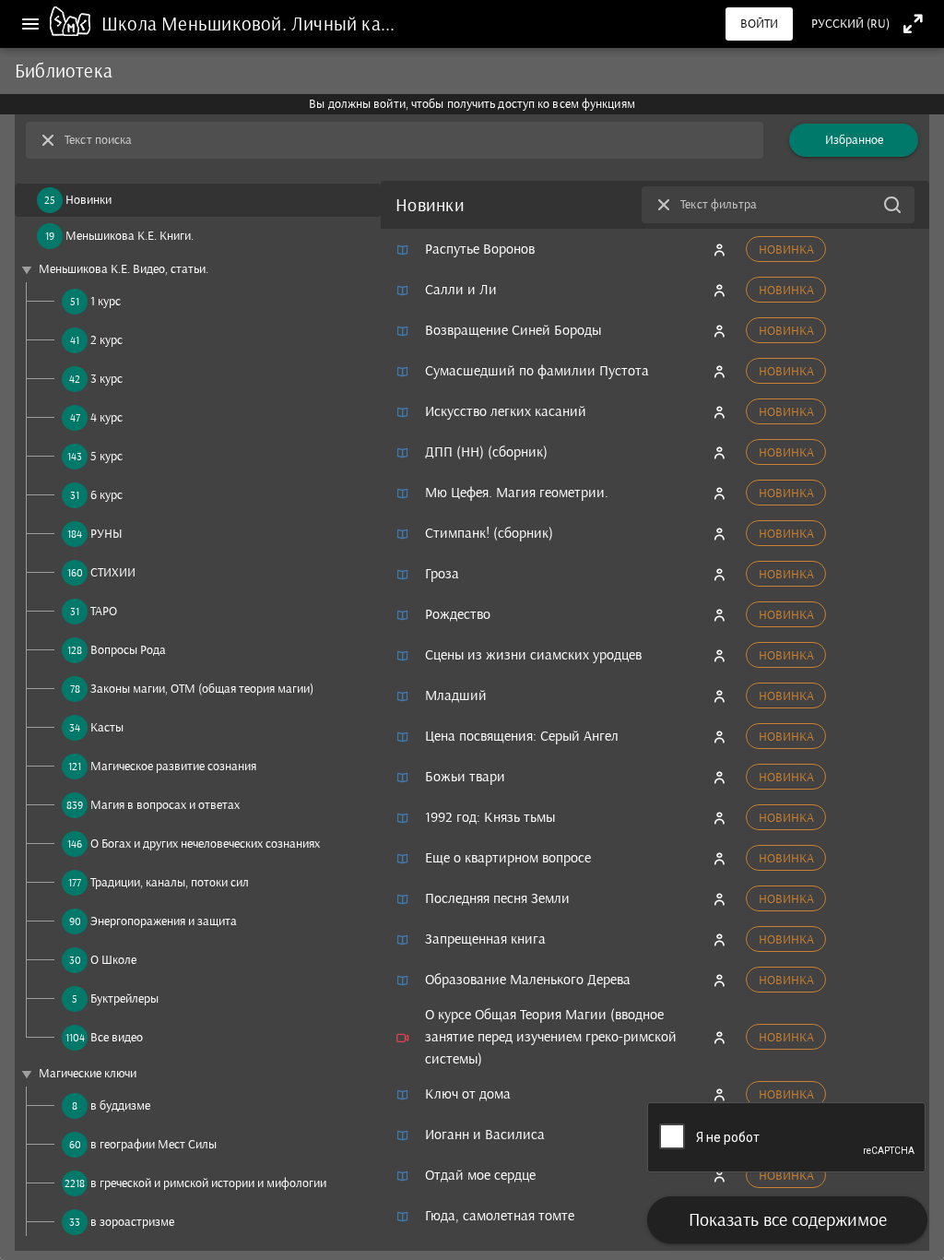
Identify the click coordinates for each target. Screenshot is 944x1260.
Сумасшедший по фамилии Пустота (537, 370)
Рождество (457, 614)
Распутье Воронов (480, 248)
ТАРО (103, 611)
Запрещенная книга (485, 938)
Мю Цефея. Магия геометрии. (516, 492)
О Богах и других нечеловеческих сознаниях (205, 843)
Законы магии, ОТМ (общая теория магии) (201, 688)
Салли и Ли (461, 289)
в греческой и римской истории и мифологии (208, 1183)
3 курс (106, 378)
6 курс (106, 495)
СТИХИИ (113, 572)
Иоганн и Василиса (485, 1134)
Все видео (116, 1037)
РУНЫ (106, 533)
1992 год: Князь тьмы (490, 817)
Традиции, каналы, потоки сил (169, 882)
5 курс (106, 456)
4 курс (106, 417)
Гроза (442, 573)
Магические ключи (87, 1073)
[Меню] (30, 24)
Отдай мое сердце (480, 1174)
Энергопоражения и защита (163, 921)
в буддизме (120, 1105)
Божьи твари (465, 776)
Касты (107, 727)
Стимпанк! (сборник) (489, 532)
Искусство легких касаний (505, 411)
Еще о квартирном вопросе (508, 857)
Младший (456, 695)
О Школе (113, 960)
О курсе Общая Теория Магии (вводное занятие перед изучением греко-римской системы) (551, 1036)
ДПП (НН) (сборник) (486, 451)
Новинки (88, 200)
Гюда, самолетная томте (499, 1215)
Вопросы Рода (128, 650)
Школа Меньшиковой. (196, 23)
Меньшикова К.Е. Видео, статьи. (123, 269)
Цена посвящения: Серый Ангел (522, 735)
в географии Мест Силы (153, 1144)
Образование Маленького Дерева (528, 979)
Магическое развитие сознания (173, 766)
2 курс (106, 340)
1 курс (105, 301)
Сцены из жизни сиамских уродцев (533, 654)
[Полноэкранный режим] (913, 23)
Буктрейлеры (124, 998)
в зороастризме (132, 1222)
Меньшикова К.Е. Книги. (129, 236)
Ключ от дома (468, 1093)
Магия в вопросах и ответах (165, 805)
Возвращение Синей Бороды (513, 330)
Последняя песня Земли (497, 898)
